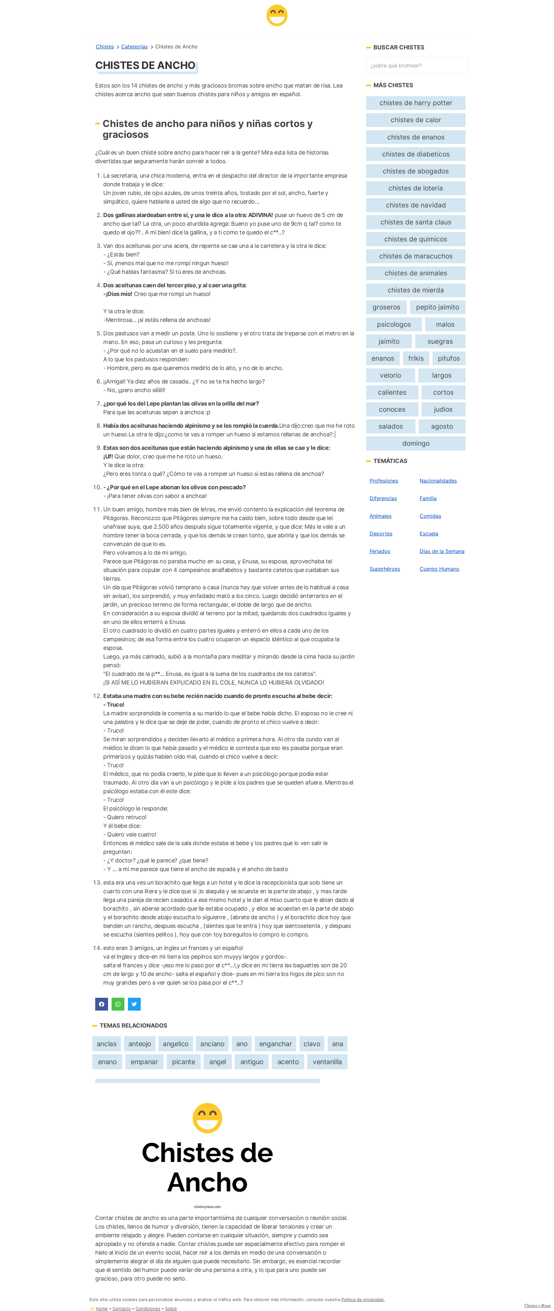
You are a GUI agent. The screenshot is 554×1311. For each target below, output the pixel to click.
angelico (176, 1044)
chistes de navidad (416, 205)
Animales (380, 516)
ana (337, 1044)
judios (443, 409)
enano (107, 1062)
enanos (383, 358)
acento (288, 1062)
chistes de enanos (416, 137)
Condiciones (148, 1308)
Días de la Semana (442, 551)
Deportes (381, 533)
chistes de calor (416, 120)
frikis (416, 358)
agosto (442, 426)
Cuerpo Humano (439, 569)
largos (442, 375)
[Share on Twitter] (134, 1004)
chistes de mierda (416, 290)
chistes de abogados (416, 171)
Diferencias (383, 498)
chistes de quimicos (415, 239)
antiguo (251, 1062)
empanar (144, 1062)
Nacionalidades (438, 480)
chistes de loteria (416, 188)
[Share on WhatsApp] (118, 1004)
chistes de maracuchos (416, 256)
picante (183, 1062)
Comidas (430, 516)
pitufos (449, 358)
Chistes (105, 46)
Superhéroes (385, 569)
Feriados (380, 551)
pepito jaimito (437, 307)
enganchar (275, 1044)
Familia (428, 498)
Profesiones (384, 480)
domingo (416, 443)
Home (102, 1308)
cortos (443, 392)
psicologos (394, 324)
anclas (107, 1044)
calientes (392, 392)
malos (445, 324)
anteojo (140, 1044)
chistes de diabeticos (416, 154)
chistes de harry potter (416, 103)
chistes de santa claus (416, 222)
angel (217, 1062)
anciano (212, 1044)
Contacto (122, 1308)
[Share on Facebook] (101, 1004)
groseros (386, 307)
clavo (312, 1044)
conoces (392, 409)
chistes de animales (416, 273)
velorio (390, 375)
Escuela (429, 533)
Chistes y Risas (538, 1305)
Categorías (134, 46)
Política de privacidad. (363, 1299)
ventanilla (327, 1062)
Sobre (171, 1308)
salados (391, 426)
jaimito (389, 341)
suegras (440, 341)
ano (242, 1044)
